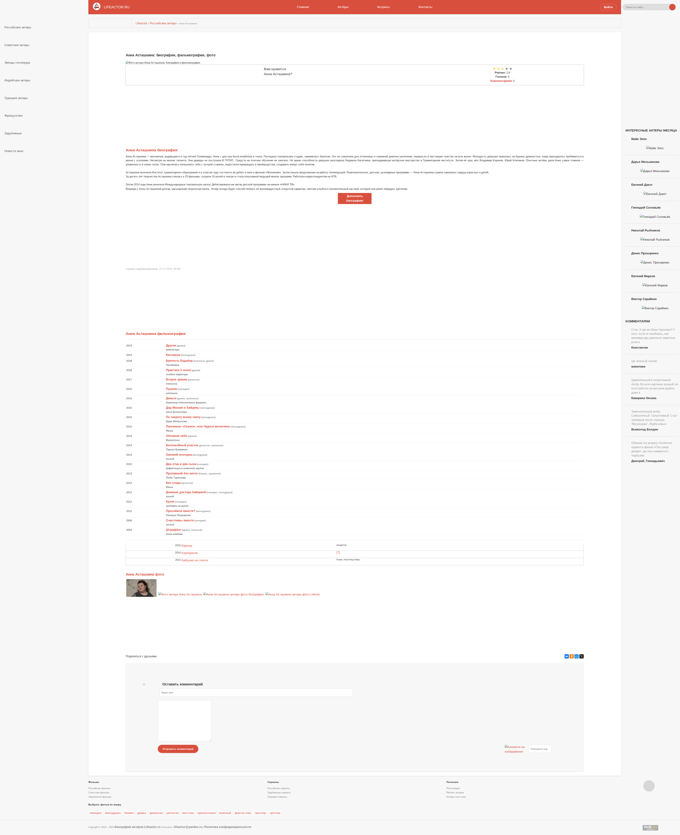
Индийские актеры (17, 80)
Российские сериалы (278, 788)
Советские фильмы (98, 792)
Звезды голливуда (17, 62)
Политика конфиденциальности (227, 827)
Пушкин (171, 389)
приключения (206, 813)
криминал (156, 813)
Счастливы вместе (180, 520)
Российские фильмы (99, 788)
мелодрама (113, 813)
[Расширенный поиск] (666, 7)
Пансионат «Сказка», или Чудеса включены (198, 426)
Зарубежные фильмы (99, 797)
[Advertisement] (232, 111)
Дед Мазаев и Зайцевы (183, 407)
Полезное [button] (452, 782)
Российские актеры (17, 27)
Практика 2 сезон (178, 370)
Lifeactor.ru (152, 827)
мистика (188, 813)
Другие (171, 345)
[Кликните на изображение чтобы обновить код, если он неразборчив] (516, 749)
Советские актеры (16, 45)
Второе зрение (176, 379)
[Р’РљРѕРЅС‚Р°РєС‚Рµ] (567, 656)
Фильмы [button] (93, 782)
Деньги (171, 398)
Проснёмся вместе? (180, 511)
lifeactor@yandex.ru (188, 827)
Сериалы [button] (273, 782)
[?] (338, 552)
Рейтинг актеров (455, 792)
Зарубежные (13, 133)
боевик (129, 813)
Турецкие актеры (16, 98)
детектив (172, 813)
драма (141, 813)
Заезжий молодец (179, 454)
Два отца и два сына (181, 464)
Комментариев (501, 81)
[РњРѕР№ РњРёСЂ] (576, 656)
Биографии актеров (129, 827)
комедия (95, 813)
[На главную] (110, 23)
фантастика (243, 813)
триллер (260, 813)
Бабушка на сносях (195, 560)
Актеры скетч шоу (456, 797)
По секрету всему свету (183, 417)
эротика (275, 813)
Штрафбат (173, 529)
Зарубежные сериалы (279, 792)
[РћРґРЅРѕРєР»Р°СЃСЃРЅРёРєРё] (572, 656)
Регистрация (453, 788)
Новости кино (13, 151)
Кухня (170, 501)
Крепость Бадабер (179, 360)
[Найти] (672, 7)
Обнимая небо (176, 436)
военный (225, 813)
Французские (13, 115)
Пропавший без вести (182, 473)
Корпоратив (190, 553)
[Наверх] (649, 786)
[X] (581, 656)
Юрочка (187, 545)
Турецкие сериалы (277, 797)
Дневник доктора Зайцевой (186, 492)
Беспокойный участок (182, 445)
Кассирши (173, 355)
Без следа (173, 482)
